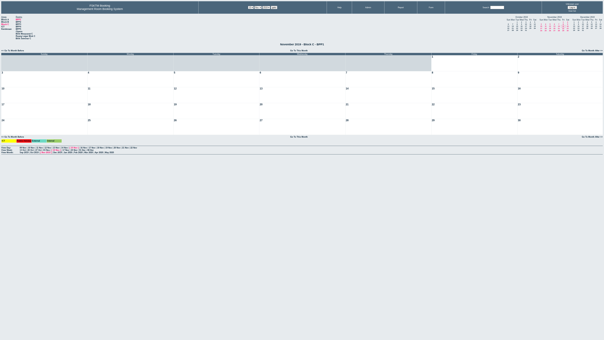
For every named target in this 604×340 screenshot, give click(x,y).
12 (535, 24)
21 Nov (125, 148)
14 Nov (64, 148)
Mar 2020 (88, 152)
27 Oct (38, 150)
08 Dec (90, 150)
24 (526, 28)
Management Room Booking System (100, 9)
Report (401, 7)
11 (530, 24)
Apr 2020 (99, 152)
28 (513, 30)
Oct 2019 (34, 152)
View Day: (6, 148)
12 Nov (48, 148)
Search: (486, 7)
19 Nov (108, 148)
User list (572, 11)
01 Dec (82, 150)
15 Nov (74, 148)
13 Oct (23, 150)
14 (513, 26)
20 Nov (117, 148)
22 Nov (133, 148)
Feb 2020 (78, 152)
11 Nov (39, 148)
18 (530, 26)
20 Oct (31, 150)
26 (535, 28)
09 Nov (23, 148)
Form (431, 7)
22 (517, 28)
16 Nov (83, 148)
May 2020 (109, 152)
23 (522, 28)
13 (508, 26)
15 (517, 26)
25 (530, 28)
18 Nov (100, 148)
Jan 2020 (68, 152)
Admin (368, 7)
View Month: (7, 152)
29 (517, 30)
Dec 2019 (57, 152)
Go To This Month (299, 50)
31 (526, 30)
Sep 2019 (24, 152)
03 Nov (46, 150)
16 (522, 26)
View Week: (6, 150)
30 (522, 30)
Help (339, 7)
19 (535, 26)
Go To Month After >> (592, 50)
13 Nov (56, 148)
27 (508, 30)
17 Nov (92, 148)
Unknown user (572, 4)
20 (508, 28)
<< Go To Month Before (12, 50)
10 (526, 24)
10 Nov (31, 148)
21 (513, 28)
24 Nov (74, 150)
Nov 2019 (46, 152)
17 (526, 26)
